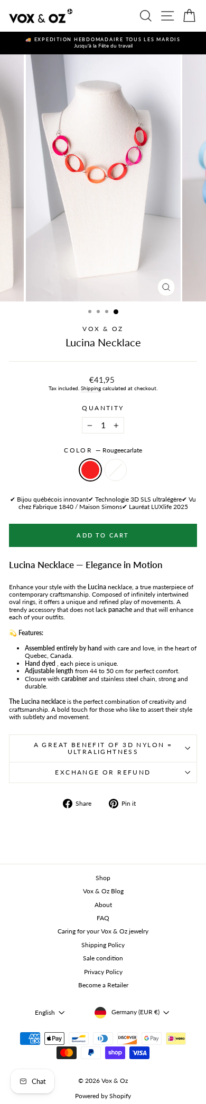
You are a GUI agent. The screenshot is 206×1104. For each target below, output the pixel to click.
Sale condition (103, 958)
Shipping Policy (103, 945)
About (103, 905)
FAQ (103, 918)
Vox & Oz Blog (103, 891)
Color (103, 450)
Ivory (115, 469)
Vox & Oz (102, 329)
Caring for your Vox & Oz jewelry (103, 931)
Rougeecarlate (90, 469)
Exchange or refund (103, 772)
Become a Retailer (103, 985)
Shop (103, 878)
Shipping (91, 388)
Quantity (103, 408)
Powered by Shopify (103, 1096)
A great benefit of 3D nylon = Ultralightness (103, 748)
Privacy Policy (103, 972)
